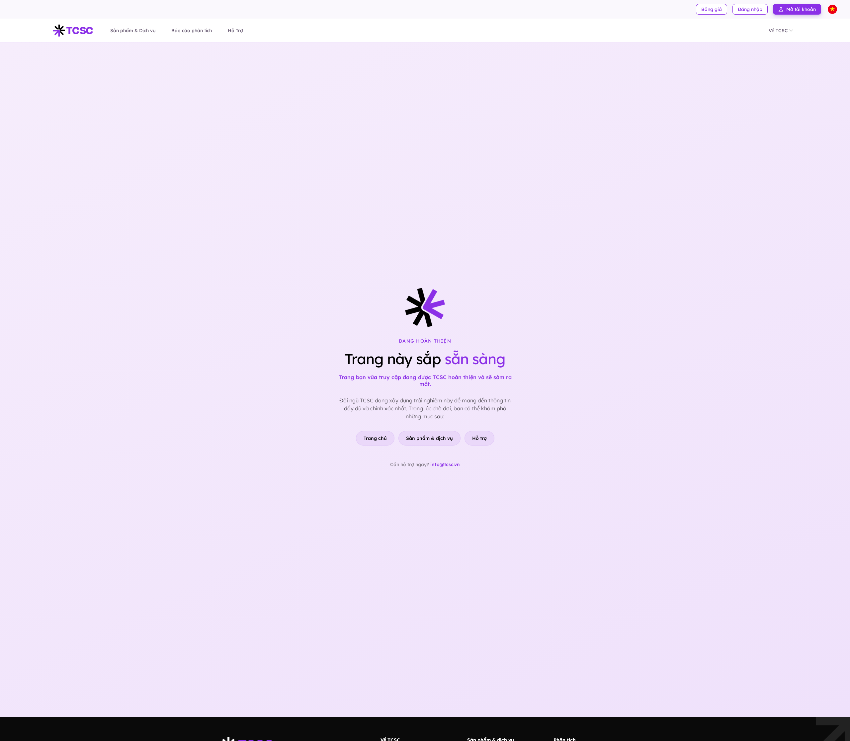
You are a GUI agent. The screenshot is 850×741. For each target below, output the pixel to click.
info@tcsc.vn (445, 464)
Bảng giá (711, 9)
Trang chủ (375, 438)
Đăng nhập (750, 9)
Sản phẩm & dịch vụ (429, 438)
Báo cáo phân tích (191, 31)
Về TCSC (778, 31)
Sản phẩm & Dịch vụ (132, 31)
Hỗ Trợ (235, 31)
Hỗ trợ (479, 438)
